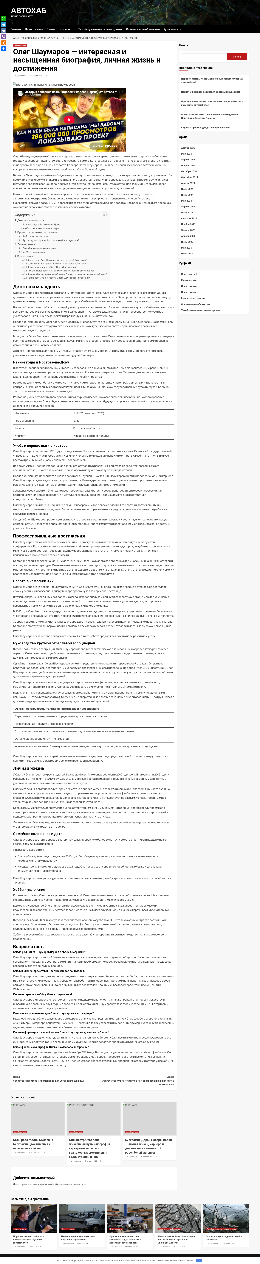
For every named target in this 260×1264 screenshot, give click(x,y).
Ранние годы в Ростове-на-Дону (41, 224)
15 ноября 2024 (179, 1247)
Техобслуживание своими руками (100, 29)
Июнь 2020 (187, 241)
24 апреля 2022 (35, 76)
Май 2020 (186, 247)
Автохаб (28, 10)
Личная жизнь (26, 244)
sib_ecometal (20, 76)
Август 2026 (188, 147)
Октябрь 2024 (189, 171)
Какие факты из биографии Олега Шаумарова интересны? (59, 277)
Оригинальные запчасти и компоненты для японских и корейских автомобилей (212, 103)
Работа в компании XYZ (36, 236)
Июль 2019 (187, 253)
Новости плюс (189, 292)
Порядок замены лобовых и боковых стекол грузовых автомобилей (212, 80)
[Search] (247, 29)
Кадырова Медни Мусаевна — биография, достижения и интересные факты (34, 1144)
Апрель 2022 (188, 236)
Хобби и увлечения (34, 252)
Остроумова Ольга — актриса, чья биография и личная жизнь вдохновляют (138, 1080)
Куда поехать (172, 29)
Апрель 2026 (188, 159)
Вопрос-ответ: (26, 256)
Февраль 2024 (189, 218)
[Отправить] (4, 49)
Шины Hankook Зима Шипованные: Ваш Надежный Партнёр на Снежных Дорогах (209, 116)
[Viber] (4, 37)
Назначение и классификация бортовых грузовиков (210, 91)
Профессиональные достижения (37, 232)
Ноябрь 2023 (188, 224)
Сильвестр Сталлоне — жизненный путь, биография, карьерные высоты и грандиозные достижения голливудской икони (90, 1148)
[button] (103, 215)
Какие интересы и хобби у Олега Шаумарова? (52, 267)
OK (199, 1260)
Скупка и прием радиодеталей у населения (205, 127)
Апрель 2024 (188, 206)
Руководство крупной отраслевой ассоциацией (51, 240)
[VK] (4, 31)
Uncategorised (20, 46)
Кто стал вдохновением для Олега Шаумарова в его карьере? (61, 270)
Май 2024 (186, 200)
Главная (16, 29)
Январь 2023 (188, 230)
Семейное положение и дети (40, 248)
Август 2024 (188, 183)
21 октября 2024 (227, 1243)
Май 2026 (186, 153)
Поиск (183, 45)
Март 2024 (187, 212)
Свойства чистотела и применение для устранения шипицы (48, 1078)
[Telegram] (4, 25)
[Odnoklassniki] (4, 43)
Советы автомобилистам (143, 29)
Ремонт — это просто (60, 29)
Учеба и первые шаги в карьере (41, 228)
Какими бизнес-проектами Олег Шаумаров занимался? (57, 263)
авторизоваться (76, 1184)
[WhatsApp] (4, 19)
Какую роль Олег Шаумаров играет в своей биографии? (57, 260)
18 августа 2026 (35, 1247)
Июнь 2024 (187, 194)
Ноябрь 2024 (188, 165)
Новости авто (34, 29)
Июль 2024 (187, 189)
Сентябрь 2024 (189, 177)
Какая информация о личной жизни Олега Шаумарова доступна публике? (67, 274)
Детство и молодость (30, 220)
